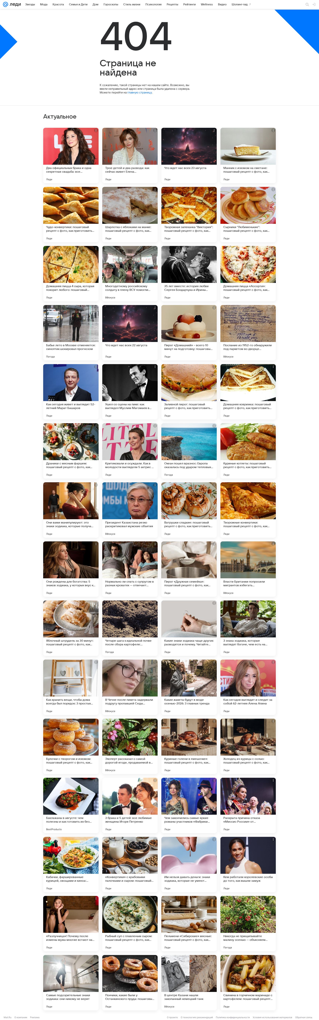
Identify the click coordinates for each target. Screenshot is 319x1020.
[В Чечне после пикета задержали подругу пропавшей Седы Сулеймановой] (130, 687)
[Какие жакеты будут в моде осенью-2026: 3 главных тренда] (189, 687)
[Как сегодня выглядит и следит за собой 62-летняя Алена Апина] (248, 687)
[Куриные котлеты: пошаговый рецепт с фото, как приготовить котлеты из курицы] (248, 451)
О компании (20, 1017)
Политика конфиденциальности (233, 1017)
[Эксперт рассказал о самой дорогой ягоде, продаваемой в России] (130, 746)
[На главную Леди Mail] (14, 4)
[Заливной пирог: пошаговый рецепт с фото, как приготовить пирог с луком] (189, 392)
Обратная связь (303, 1017)
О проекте (172, 1017)
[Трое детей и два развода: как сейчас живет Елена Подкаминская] (130, 155)
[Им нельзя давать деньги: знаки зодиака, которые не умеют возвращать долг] (189, 864)
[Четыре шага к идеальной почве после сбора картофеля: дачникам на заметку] (130, 628)
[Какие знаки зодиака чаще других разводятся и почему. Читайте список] (189, 628)
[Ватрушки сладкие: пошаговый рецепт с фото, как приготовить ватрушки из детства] (189, 510)
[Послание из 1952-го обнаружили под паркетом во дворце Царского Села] (248, 332)
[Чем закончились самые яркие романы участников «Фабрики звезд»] (189, 805)
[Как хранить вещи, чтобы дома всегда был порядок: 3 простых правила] (71, 687)
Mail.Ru (7, 1017)
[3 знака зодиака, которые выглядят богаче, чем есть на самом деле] (248, 628)
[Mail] (5, 4)
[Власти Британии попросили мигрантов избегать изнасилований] (248, 569)
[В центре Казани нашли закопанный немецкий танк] (189, 982)
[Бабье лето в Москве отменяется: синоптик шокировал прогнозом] (71, 332)
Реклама (35, 1017)
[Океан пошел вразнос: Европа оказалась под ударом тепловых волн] (189, 451)
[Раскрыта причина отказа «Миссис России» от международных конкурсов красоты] (248, 805)
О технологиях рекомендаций (197, 1017)
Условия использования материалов (272, 1017)
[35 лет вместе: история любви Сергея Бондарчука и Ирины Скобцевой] (189, 273)
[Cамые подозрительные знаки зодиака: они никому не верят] (71, 982)
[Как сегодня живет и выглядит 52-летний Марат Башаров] (71, 392)
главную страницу (139, 92)
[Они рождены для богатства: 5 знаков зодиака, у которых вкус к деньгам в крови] (71, 569)
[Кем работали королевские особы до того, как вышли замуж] (248, 864)
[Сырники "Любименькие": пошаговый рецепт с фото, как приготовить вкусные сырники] (248, 214)
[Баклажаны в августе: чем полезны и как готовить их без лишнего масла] (71, 805)
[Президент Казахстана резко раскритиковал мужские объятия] (130, 510)
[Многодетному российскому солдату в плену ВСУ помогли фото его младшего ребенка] (130, 273)
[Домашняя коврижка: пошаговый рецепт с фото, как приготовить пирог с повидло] (248, 392)
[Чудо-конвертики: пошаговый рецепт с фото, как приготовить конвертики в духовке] (71, 214)
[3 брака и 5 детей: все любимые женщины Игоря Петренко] (130, 805)
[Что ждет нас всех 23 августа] (189, 155)
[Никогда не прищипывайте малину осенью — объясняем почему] (248, 923)
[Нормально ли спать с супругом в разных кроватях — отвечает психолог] (130, 569)
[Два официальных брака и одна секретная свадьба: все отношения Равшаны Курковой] (71, 155)
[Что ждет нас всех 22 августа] (130, 332)
